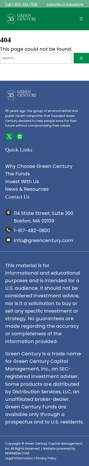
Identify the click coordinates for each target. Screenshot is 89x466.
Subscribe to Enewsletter (65, 4)
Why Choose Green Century (38, 166)
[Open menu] (81, 18)
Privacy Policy (46, 458)
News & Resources (27, 189)
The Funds (17, 173)
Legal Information (19, 458)
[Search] (81, 58)
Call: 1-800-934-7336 (21, 4)
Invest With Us (22, 181)
